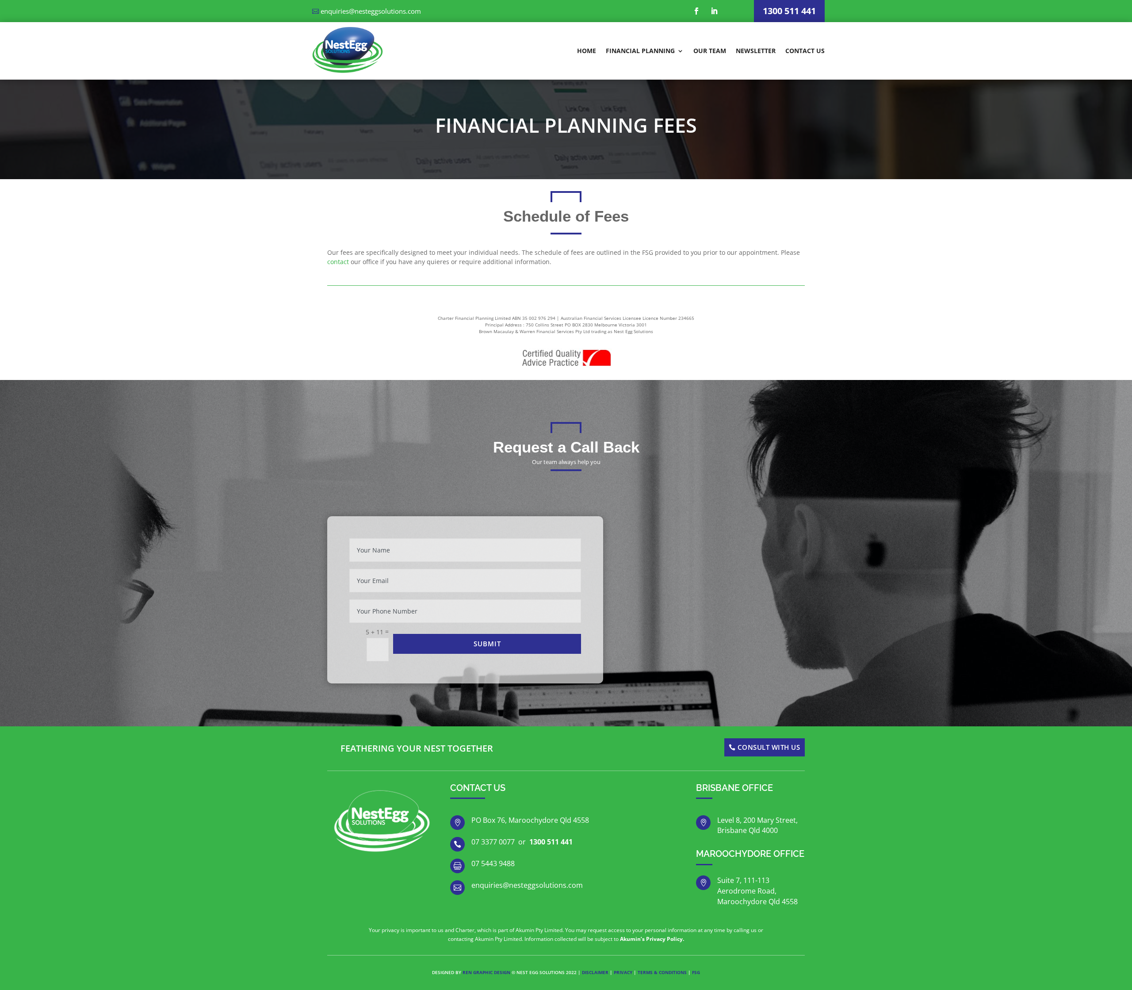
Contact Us (805, 50)
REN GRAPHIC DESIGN (485, 972)
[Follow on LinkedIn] (714, 11)
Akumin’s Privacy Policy (651, 939)
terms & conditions (662, 972)
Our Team (709, 50)
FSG (696, 972)
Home (586, 50)
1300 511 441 (789, 11)
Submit (487, 643)
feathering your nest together (416, 748)
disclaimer (595, 972)
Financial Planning (640, 50)
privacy (623, 972)
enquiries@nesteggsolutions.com (371, 11)
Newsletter (756, 50)
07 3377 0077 (493, 842)
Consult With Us (769, 747)
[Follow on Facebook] (696, 11)
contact (338, 261)
